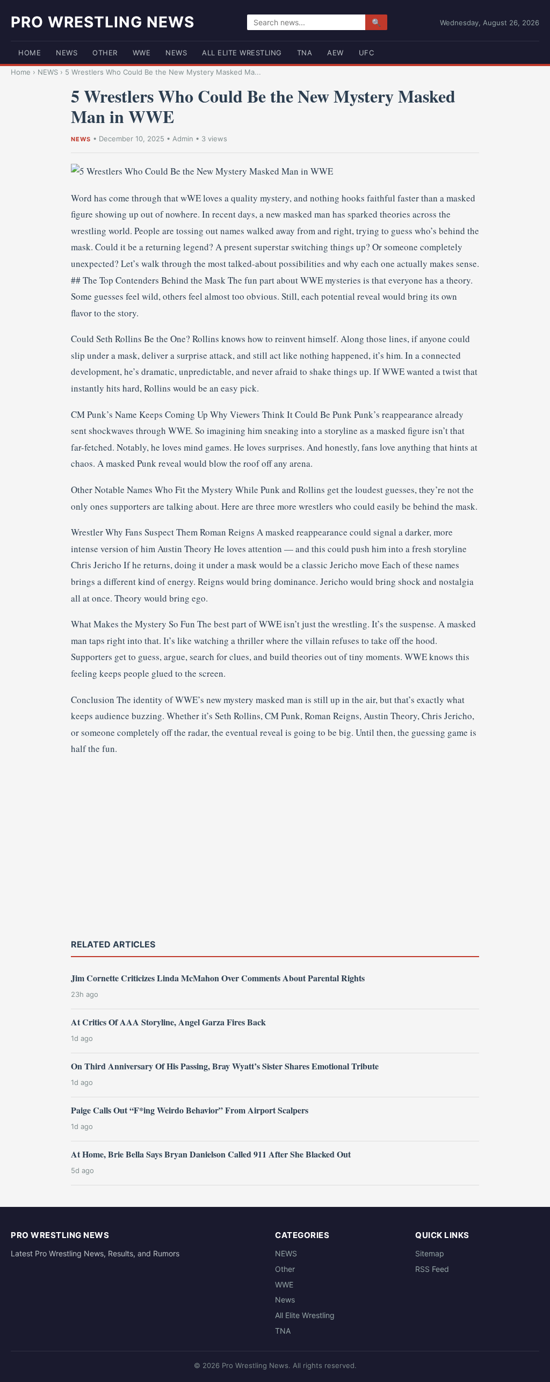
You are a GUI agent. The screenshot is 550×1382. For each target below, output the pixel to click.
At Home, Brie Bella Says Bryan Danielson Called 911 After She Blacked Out (211, 1154)
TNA (305, 52)
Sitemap (429, 1253)
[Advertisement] (275, 846)
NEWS (66, 52)
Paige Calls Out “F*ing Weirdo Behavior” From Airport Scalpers (189, 1110)
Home (29, 52)
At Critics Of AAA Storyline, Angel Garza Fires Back (168, 1022)
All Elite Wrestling (242, 52)
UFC (366, 52)
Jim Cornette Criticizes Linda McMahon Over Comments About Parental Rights (218, 978)
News (176, 52)
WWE (142, 52)
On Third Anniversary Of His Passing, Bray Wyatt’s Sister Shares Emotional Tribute (225, 1066)
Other (105, 52)
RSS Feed (432, 1269)
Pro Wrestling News (102, 22)
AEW (335, 52)
